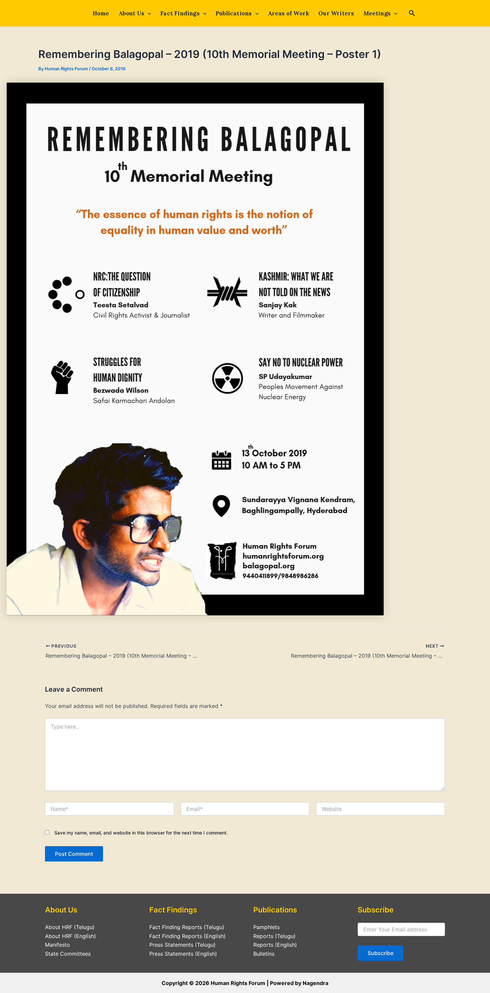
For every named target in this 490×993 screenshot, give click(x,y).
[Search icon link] (412, 14)
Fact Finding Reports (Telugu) (186, 927)
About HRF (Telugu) (70, 927)
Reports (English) (275, 944)
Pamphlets (266, 927)
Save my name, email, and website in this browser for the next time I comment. (141, 832)
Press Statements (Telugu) (182, 944)
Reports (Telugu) (274, 936)
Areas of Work (288, 13)
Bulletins (263, 953)
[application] (147, 13)
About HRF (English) (70, 936)
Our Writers (336, 13)
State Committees (68, 953)
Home (101, 13)
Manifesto (57, 944)
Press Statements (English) (183, 953)
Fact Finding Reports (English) (187, 936)
